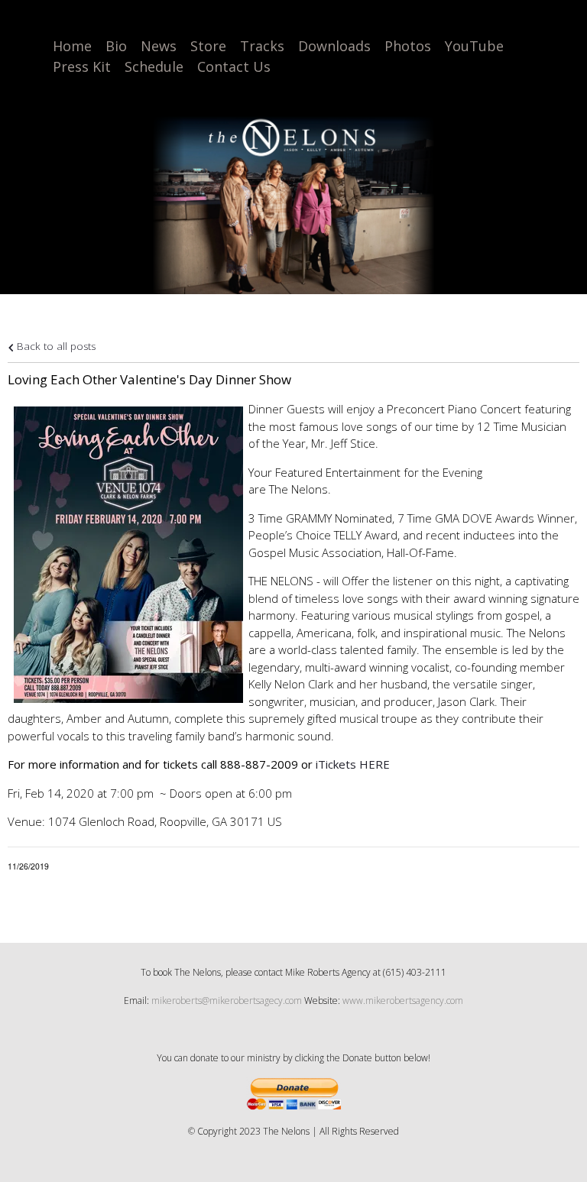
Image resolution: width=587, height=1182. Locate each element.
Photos (407, 46)
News (159, 46)
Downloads (334, 46)
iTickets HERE (353, 764)
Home (72, 46)
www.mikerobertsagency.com (402, 1000)
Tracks (262, 46)
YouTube (474, 46)
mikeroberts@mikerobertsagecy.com (226, 1000)
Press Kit (82, 66)
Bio (116, 46)
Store (208, 46)
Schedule (154, 66)
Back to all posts (55, 346)
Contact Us (234, 66)
